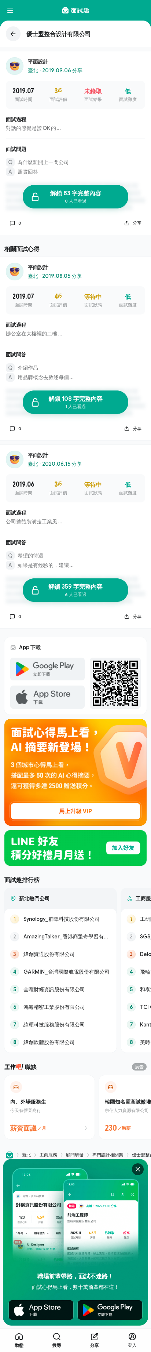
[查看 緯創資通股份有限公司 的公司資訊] (60, 954)
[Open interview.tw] (9, 1155)
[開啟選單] (10, 10)
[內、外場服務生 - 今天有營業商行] (49, 1107)
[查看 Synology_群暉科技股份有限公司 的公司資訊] (60, 919)
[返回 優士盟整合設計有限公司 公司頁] (75, 34)
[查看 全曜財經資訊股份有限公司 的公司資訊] (60, 989)
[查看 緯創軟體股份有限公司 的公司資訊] (60, 1042)
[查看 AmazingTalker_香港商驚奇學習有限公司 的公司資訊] (60, 936)
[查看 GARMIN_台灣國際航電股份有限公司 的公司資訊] (60, 972)
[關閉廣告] (138, 1169)
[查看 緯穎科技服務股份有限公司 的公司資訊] (60, 1024)
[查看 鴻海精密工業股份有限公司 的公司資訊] (60, 1007)
